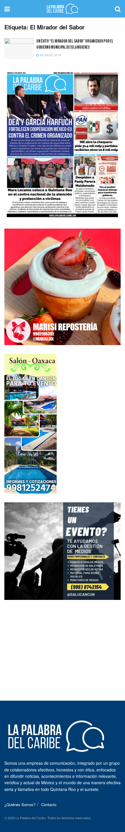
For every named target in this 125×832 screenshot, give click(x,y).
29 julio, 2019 (50, 55)
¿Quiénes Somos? (19, 804)
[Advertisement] (62, 645)
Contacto (48, 804)
